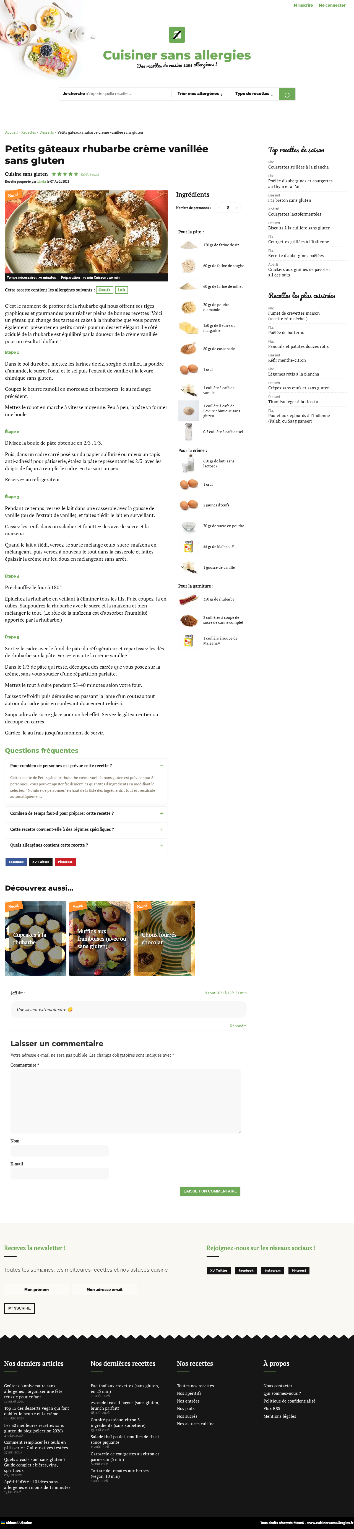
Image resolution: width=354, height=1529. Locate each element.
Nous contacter (278, 1385)
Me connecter (332, 5)
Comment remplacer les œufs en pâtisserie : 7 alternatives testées (36, 1444)
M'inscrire (303, 5)
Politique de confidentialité (290, 1401)
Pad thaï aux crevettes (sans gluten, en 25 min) (125, 1388)
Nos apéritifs (189, 1393)
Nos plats (186, 1408)
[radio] (54, 174)
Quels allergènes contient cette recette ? (49, 845)
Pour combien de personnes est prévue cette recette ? (61, 765)
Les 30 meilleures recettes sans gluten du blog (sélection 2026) (34, 1428)
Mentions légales (280, 1416)
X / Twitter (40, 862)
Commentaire (25, 1065)
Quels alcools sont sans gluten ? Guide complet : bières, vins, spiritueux (34, 1464)
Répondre (238, 1025)
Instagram (272, 1270)
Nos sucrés (187, 1416)
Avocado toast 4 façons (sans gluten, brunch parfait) (125, 1405)
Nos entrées (188, 1401)
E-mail (17, 1163)
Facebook (16, 862)
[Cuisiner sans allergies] (177, 35)
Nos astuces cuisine (196, 1423)
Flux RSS (272, 1408)
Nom (15, 1140)
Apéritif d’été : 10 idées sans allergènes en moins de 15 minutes (37, 1484)
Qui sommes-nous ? (282, 1393)
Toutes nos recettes (195, 1385)
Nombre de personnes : (193, 208)
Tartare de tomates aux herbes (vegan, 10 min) (120, 1473)
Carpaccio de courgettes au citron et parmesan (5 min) (125, 1456)
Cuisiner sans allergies (177, 55)
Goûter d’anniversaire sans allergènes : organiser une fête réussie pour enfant (33, 1391)
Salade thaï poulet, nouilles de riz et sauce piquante (125, 1439)
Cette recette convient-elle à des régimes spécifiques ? (62, 829)
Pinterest (65, 862)
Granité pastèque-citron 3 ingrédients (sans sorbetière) (118, 1422)
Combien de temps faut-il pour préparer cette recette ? (62, 813)
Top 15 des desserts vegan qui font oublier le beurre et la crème (36, 1410)
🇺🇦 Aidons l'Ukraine (16, 1523)
